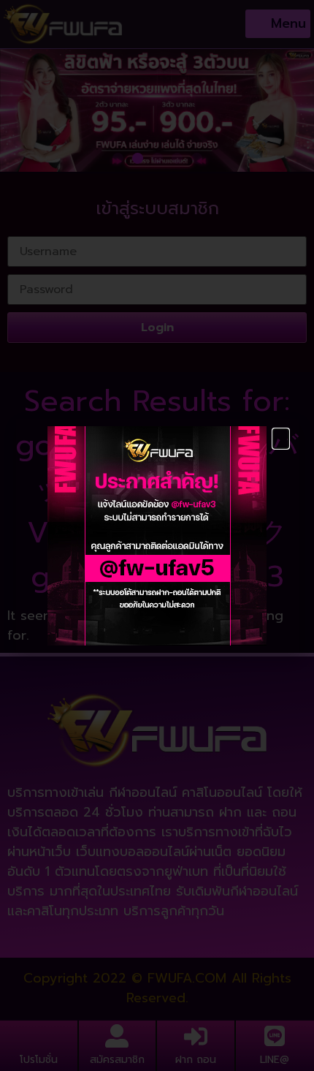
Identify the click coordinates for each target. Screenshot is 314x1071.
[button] (281, 438)
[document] (157, 535)
